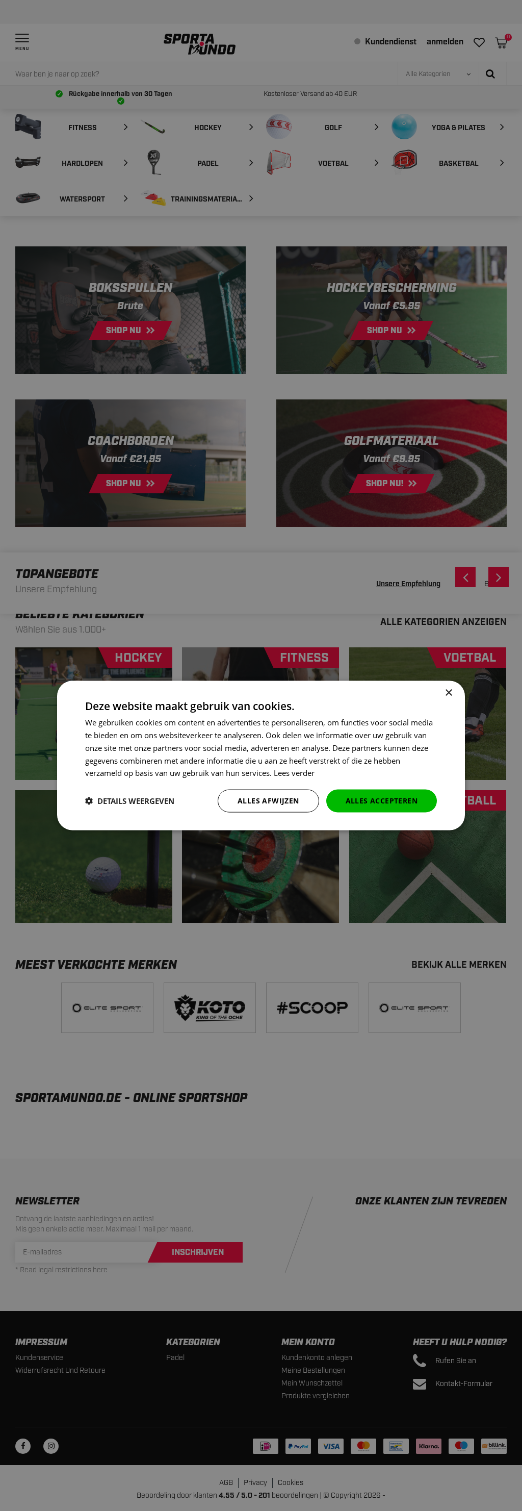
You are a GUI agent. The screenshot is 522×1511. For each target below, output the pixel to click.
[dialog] (261, 755)
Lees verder (294, 773)
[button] (129, 801)
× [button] (448, 693)
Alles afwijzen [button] (268, 800)
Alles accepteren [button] (381, 800)
